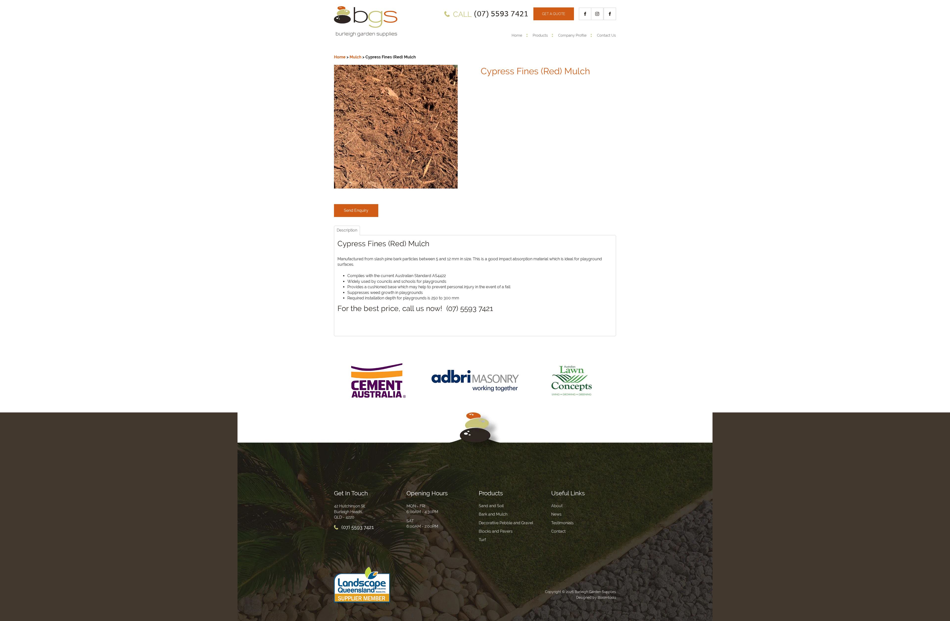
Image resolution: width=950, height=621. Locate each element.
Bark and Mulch (493, 514)
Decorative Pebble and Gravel (506, 523)
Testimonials (562, 523)
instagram (597, 14)
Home (517, 35)
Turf (482, 539)
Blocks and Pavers (496, 531)
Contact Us (606, 35)
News (556, 514)
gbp (610, 14)
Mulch (355, 57)
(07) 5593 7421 (490, 13)
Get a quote (553, 14)
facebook (585, 14)
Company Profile (572, 35)
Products (540, 35)
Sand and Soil (491, 505)
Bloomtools (607, 597)
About (557, 505)
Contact (558, 531)
